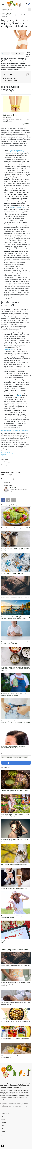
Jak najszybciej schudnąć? (12, 78)
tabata (19, 395)
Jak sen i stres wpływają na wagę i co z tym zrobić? (16, 597)
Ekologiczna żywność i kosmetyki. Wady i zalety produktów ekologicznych (15, 815)
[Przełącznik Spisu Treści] (27, 74)
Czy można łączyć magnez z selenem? (12, 573)
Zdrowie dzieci (17, 757)
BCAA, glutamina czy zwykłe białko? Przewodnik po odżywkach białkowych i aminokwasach (15, 549)
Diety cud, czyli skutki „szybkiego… (11, 116)
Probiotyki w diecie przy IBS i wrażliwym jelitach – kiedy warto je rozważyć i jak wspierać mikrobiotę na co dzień (15, 668)
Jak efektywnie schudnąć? (11, 80)
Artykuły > (5, 950)
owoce (3, 757)
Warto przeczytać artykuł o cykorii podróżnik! (14, 430)
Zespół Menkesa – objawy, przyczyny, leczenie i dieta (15, 941)
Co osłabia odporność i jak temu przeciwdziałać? (15, 528)
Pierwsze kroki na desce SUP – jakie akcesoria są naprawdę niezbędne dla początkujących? (15, 617)
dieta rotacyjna (8, 349)
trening (25, 757)
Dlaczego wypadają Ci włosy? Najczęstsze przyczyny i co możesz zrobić (13, 746)
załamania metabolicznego (17, 207)
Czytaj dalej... (25, 124)
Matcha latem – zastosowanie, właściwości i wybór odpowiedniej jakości (14, 694)
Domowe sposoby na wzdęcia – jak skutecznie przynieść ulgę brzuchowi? (14, 642)
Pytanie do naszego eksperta (17, 763)
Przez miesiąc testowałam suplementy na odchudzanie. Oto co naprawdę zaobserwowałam (15, 721)
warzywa (9, 757)
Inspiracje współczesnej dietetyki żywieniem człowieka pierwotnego (14, 916)
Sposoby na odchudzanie (19, 950)
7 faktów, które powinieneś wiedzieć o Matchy (14, 790)
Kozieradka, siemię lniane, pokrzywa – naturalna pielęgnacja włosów (15, 840)
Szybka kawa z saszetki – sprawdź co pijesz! (14, 888)
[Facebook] (29, 4)
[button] (2, 4)
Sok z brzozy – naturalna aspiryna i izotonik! (14, 864)
